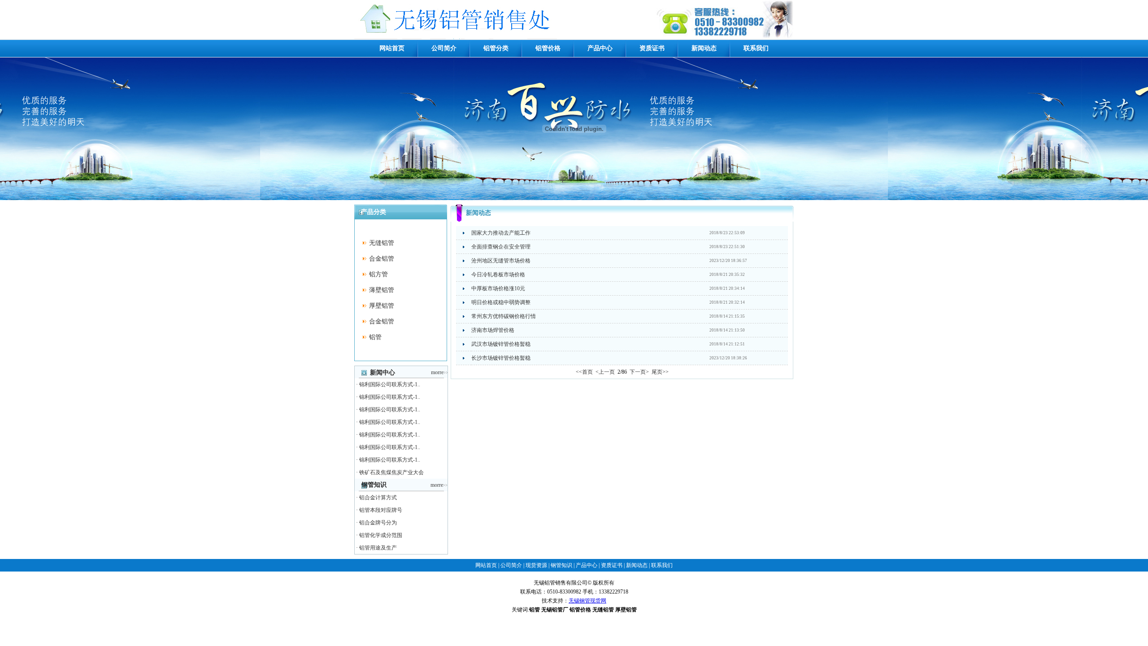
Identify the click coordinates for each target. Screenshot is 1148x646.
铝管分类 (496, 48)
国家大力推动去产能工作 (501, 233)
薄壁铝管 (381, 290)
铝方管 (378, 274)
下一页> (639, 372)
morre (439, 372)
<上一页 (604, 372)
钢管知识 (561, 565)
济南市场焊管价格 (492, 330)
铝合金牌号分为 (378, 522)
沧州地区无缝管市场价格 (501, 261)
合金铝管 (381, 258)
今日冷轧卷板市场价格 (498, 274)
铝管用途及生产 (378, 548)
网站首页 (391, 48)
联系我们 (756, 48)
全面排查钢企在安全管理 (501, 247)
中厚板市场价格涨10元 (498, 288)
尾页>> (660, 372)
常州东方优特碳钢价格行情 (503, 316)
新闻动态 (704, 48)
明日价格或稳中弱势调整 (501, 302)
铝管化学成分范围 (380, 535)
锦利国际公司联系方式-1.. (389, 384)
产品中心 (600, 48)
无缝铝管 (381, 243)
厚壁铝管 (381, 305)
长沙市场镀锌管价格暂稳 (501, 358)
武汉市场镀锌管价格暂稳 (501, 344)
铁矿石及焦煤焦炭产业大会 (391, 472)
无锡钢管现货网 (587, 601)
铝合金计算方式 (378, 497)
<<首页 (584, 372)
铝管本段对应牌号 (380, 510)
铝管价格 (548, 48)
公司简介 (444, 48)
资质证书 (652, 48)
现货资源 (536, 565)
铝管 (375, 337)
